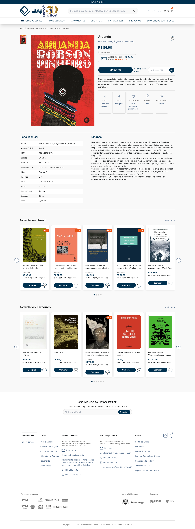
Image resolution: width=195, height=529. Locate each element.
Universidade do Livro (145, 461)
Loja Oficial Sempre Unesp (147, 470)
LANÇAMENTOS (77, 21)
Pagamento (45, 461)
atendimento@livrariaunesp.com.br (115, 453)
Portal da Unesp (142, 442)
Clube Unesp (45, 465)
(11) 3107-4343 (110, 462)
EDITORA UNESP (116, 21)
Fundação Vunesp (143, 451)
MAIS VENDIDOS (57, 21)
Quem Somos (28, 442)
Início (22, 28)
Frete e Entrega (46, 442)
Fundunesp (140, 446)
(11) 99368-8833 (73, 474)
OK (171, 70)
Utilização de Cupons (49, 456)
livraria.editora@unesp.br (73, 455)
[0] (172, 11)
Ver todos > (170, 220)
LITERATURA (97, 21)
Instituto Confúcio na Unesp (147, 456)
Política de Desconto (49, 451)
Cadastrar (124, 412)
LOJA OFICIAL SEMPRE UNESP (161, 21)
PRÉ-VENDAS (135, 21)
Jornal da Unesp (142, 465)
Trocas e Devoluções (49, 446)
